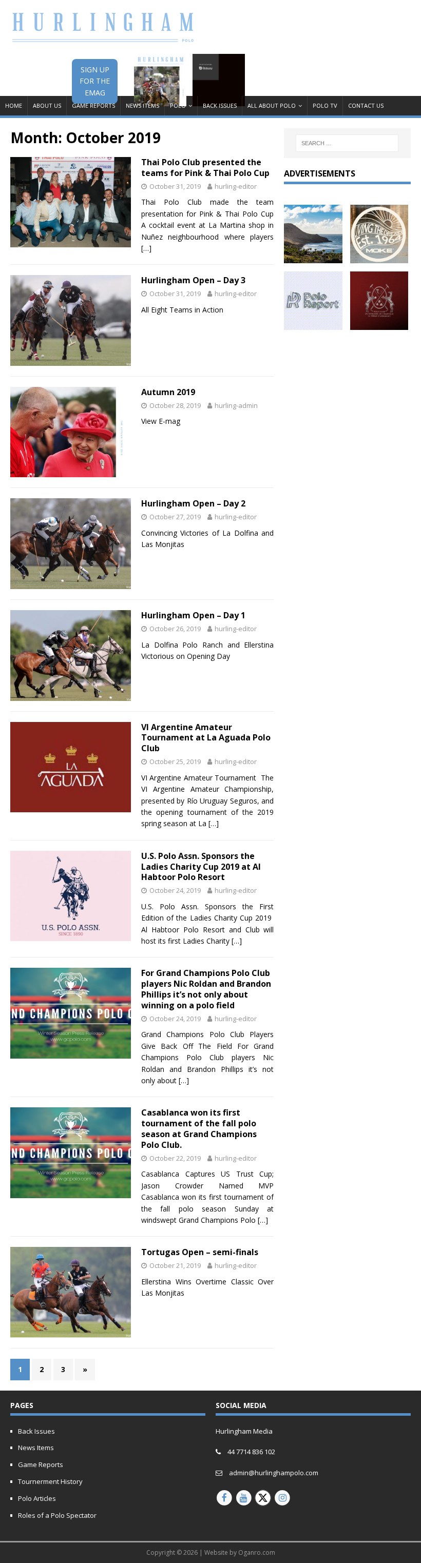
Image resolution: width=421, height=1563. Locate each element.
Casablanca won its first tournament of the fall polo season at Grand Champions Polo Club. (199, 1128)
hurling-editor (236, 186)
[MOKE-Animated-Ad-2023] (379, 257)
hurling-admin (236, 405)
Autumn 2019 (168, 392)
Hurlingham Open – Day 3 (193, 280)
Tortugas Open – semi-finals (199, 1252)
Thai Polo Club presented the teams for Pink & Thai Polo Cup (205, 168)
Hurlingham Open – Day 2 (193, 503)
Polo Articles (37, 1498)
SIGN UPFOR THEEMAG (95, 81)
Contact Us (366, 105)
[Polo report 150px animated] (313, 323)
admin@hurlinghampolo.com (273, 1472)
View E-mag (160, 421)
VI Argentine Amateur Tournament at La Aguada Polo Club (206, 737)
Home (13, 105)
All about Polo (271, 105)
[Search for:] (347, 143)
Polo (178, 105)
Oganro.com (256, 1552)
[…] (146, 248)
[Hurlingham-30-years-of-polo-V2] (379, 323)
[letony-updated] (313, 257)
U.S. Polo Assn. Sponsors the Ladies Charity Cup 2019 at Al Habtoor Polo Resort (201, 866)
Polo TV (325, 105)
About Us (47, 105)
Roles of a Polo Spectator (57, 1515)
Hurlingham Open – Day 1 (193, 615)
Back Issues (220, 105)
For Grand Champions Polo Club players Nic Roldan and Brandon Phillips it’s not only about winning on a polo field (206, 988)
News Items (142, 105)
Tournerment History (50, 1481)
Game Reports (93, 105)
